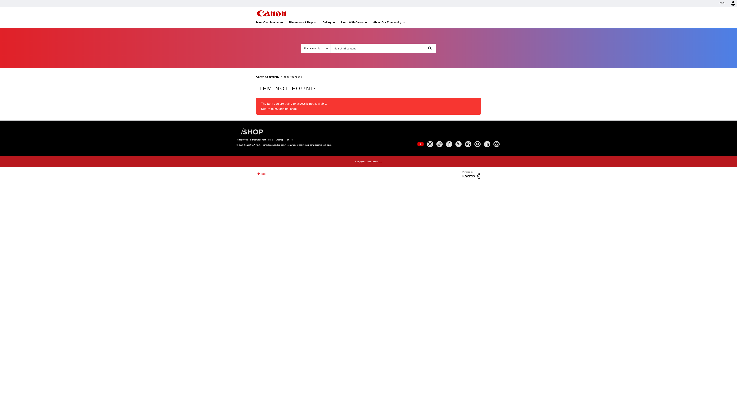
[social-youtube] (420, 144)
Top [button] (263, 174)
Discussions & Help (301, 22)
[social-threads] (468, 144)
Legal (270, 140)
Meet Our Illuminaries (269, 22)
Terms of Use (242, 140)
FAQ (722, 3)
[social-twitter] (458, 144)
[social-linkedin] (487, 144)
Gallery (327, 22)
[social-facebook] (449, 144)
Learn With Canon (352, 22)
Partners (289, 140)
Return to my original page (279, 109)
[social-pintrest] (477, 144)
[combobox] (383, 48)
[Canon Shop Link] (249, 131)
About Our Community (387, 22)
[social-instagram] (430, 144)
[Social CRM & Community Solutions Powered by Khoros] (471, 175)
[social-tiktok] (439, 144)
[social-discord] (496, 144)
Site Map (279, 140)
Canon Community (271, 13)
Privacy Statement (258, 140)
